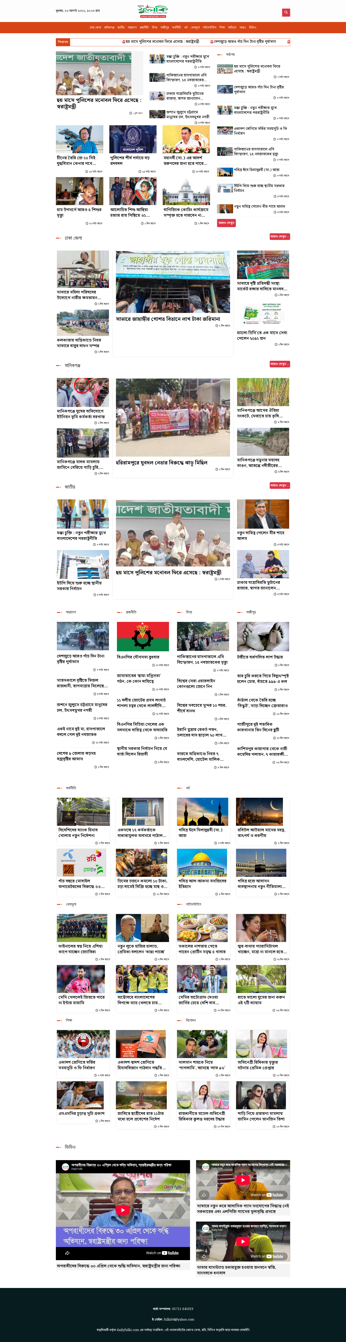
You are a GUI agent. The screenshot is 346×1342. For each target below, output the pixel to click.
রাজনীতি (144, 27)
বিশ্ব (154, 27)
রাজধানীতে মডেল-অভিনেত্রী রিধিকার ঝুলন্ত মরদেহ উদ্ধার (202, 1116)
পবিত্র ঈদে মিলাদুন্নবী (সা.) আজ (256, 170)
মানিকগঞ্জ (109, 27)
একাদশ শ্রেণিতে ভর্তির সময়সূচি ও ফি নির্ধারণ (260, 131)
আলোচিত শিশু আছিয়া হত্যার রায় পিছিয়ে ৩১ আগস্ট (129, 212)
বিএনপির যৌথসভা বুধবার (138, 657)
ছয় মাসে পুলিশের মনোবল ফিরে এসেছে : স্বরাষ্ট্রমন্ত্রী (116, 42)
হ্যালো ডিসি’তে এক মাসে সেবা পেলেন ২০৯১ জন (262, 335)
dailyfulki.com (128, 1330)
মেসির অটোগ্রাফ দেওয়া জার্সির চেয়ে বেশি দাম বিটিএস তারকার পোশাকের (201, 1000)
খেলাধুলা (195, 27)
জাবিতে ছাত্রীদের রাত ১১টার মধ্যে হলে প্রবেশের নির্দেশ (141, 1116)
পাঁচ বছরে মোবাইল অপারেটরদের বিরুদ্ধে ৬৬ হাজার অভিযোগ (79, 884)
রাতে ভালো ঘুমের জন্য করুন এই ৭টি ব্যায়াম (261, 1000)
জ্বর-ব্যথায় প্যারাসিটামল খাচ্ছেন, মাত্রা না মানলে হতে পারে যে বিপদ (260, 949)
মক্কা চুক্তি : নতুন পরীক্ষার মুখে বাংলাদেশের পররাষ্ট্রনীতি (284, 42)
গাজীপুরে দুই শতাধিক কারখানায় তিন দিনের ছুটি (258, 727)
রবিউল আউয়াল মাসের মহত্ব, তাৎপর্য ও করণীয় (261, 833)
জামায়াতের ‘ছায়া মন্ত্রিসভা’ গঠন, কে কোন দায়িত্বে (139, 678)
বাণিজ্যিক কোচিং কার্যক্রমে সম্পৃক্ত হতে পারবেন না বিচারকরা (186, 212)
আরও (242, 27)
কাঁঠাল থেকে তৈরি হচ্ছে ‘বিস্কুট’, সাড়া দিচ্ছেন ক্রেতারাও (262, 703)
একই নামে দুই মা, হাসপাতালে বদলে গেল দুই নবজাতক (81, 732)
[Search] (286, 13)
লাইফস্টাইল (209, 27)
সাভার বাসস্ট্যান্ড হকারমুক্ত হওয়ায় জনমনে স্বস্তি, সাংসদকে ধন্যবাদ (236, 1270)
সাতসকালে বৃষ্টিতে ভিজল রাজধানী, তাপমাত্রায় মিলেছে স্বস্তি (80, 683)
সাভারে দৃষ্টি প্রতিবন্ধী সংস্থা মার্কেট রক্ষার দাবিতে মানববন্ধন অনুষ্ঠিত (263, 286)
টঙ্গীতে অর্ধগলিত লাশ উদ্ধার (260, 657)
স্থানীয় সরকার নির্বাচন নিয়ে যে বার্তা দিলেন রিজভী (142, 751)
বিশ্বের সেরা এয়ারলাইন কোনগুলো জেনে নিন (196, 684)
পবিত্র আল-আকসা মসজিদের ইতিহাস (202, 884)
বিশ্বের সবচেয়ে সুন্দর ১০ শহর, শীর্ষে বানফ (201, 708)
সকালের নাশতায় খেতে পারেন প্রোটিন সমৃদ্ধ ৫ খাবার (202, 949)
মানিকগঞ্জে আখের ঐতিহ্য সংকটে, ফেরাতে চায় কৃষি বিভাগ (258, 413)
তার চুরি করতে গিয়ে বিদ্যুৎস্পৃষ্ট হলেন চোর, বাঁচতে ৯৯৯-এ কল (263, 679)
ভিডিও (252, 27)
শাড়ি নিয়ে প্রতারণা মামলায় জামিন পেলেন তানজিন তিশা (261, 1116)
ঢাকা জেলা (95, 27)
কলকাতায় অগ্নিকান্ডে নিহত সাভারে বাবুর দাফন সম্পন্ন (79, 343)
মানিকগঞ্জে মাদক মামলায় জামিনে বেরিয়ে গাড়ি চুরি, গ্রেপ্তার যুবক (78, 464)
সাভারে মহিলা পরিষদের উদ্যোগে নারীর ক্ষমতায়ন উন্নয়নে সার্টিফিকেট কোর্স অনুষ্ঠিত (78, 295)
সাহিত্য (232, 27)
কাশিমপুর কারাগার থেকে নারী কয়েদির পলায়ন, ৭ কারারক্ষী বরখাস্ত (262, 751)
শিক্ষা (222, 27)
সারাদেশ (132, 27)
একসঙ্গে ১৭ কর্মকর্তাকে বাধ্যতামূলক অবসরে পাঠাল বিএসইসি (140, 833)
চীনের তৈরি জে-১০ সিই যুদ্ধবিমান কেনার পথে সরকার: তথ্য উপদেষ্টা (76, 160)
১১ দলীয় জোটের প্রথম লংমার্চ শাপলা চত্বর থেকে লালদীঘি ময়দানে (141, 703)
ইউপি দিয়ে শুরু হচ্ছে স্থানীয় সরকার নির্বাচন (259, 188)
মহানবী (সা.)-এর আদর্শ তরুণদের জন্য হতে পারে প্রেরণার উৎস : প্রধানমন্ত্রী (184, 160)
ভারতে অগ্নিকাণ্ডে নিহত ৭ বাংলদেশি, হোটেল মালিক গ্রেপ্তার (198, 756)
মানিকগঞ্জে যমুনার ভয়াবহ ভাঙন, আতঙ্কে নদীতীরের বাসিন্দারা (258, 463)
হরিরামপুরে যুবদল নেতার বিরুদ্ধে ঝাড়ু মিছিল (161, 463)
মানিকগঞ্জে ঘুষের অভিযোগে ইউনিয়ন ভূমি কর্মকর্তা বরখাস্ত (81, 414)
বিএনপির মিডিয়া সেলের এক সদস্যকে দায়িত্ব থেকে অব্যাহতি (142, 727)
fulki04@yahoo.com (179, 1319)
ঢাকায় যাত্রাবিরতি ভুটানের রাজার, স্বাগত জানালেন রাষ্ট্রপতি (185, 96)
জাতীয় (121, 27)
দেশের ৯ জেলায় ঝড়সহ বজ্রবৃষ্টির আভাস (76, 756)
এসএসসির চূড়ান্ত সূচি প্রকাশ (81, 1113)
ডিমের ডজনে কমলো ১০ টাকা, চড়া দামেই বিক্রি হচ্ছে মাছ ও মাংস (142, 884)
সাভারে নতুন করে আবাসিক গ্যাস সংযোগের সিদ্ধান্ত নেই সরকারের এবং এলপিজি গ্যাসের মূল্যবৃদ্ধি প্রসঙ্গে (243, 1209)
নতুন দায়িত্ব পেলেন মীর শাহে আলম (259, 206)
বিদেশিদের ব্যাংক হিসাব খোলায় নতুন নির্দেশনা (78, 833)
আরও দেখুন (226, 223)
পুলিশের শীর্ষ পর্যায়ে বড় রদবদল (130, 160)
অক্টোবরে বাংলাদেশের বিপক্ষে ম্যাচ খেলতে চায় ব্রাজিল (138, 1000)
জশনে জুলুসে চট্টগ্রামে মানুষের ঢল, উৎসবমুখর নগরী (187, 115)
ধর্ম (185, 27)
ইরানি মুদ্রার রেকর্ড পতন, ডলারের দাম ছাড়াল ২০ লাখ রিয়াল (199, 732)
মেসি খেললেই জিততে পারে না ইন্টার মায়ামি (81, 1000)
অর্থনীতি (176, 27)
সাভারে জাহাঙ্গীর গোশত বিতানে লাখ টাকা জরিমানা (168, 319)
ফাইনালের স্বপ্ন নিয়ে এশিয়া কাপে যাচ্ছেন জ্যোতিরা (80, 949)
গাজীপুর (164, 27)
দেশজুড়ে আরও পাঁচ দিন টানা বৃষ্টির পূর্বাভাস (199, 42)
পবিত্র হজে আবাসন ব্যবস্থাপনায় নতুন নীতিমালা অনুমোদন (260, 884)
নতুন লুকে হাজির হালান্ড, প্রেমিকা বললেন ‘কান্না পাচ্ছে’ (141, 949)
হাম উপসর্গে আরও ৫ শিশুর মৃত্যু (79, 212)
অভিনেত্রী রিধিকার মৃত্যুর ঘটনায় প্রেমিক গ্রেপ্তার (258, 1065)
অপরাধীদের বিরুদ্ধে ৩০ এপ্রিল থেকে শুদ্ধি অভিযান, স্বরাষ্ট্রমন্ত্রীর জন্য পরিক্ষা (118, 1266)
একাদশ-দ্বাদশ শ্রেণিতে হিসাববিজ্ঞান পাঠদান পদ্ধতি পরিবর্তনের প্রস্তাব (140, 1065)
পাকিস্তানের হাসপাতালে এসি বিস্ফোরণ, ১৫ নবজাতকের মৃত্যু (186, 78)
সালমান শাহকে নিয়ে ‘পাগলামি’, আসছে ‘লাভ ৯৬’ (202, 1065)
